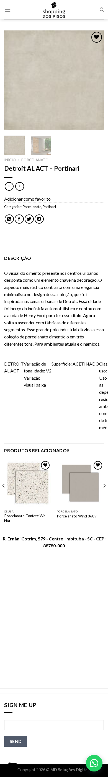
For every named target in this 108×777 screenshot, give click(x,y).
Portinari (49, 206)
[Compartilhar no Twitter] (29, 219)
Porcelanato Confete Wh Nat (24, 518)
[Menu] (7, 9)
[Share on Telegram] (39, 219)
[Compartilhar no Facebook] (19, 219)
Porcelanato (34, 160)
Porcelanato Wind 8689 (77, 516)
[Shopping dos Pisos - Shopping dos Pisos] (54, 9)
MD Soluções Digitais (70, 769)
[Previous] (13, 80)
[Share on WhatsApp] (9, 219)
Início (10, 160)
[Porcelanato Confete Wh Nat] (27, 483)
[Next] (95, 80)
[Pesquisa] (102, 9)
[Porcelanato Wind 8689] (80, 483)
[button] (94, 763)
